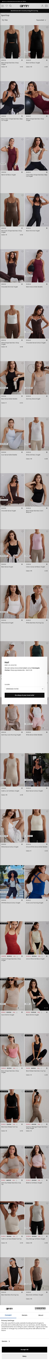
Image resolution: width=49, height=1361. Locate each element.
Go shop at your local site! (24, 695)
